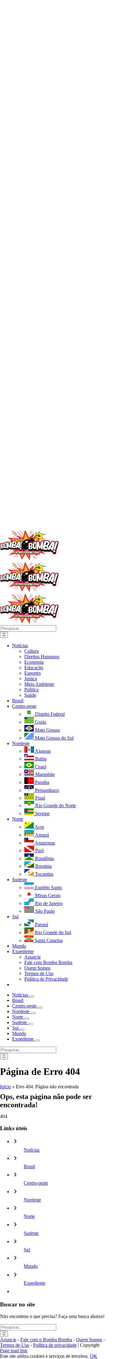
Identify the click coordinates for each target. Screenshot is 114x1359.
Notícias (32, 1150)
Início (5, 1086)
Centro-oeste (36, 1183)
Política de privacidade (55, 1345)
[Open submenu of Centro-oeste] (40, 1007)
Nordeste (32, 1199)
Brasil (29, 1166)
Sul (27, 1249)
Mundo (31, 1266)
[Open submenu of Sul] (22, 1029)
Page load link (13, 1350)
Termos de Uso (14, 1345)
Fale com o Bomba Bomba (46, 1339)
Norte (29, 1216)
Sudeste (31, 1233)
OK (93, 1356)
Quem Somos (89, 1339)
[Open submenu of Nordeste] (33, 1013)
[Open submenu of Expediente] (37, 1041)
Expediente (34, 1283)
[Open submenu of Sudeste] (30, 1024)
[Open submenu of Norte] (26, 1018)
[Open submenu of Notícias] (31, 996)
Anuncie (8, 1339)
